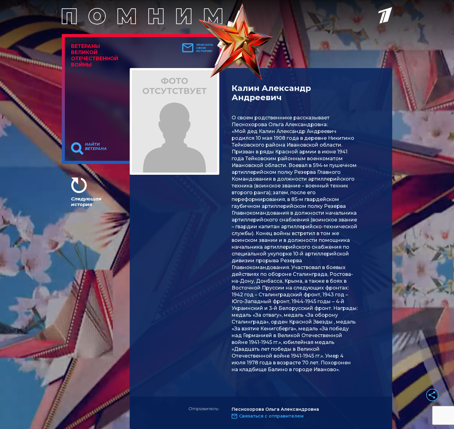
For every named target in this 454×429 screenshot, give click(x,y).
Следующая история (86, 201)
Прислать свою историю (204, 48)
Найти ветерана (96, 146)
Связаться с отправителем (271, 416)
